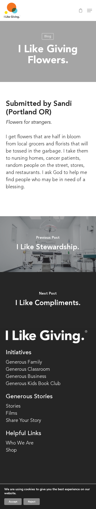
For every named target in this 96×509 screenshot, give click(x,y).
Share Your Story (23, 420)
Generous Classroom (28, 369)
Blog (47, 36)
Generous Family (24, 362)
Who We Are (19, 443)
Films (11, 413)
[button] (89, 10)
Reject (31, 501)
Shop (11, 450)
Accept (13, 501)
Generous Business (26, 376)
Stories (13, 406)
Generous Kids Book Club (33, 383)
